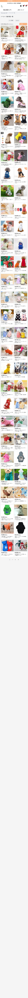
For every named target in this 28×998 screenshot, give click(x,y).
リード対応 (11, 20)
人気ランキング (21, 9)
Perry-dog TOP (4, 12)
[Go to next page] (18, 559)
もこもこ (17, 20)
